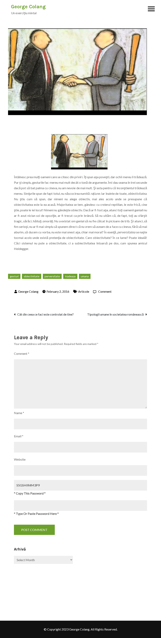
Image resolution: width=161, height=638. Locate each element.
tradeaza (70, 276)
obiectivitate (31, 276)
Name (19, 413)
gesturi (14, 276)
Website (20, 459)
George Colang (28, 7)
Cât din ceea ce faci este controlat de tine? (45, 314)
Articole (83, 291)
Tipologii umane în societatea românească (115, 314)
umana (85, 276)
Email (18, 436)
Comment (105, 291)
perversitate (52, 276)
